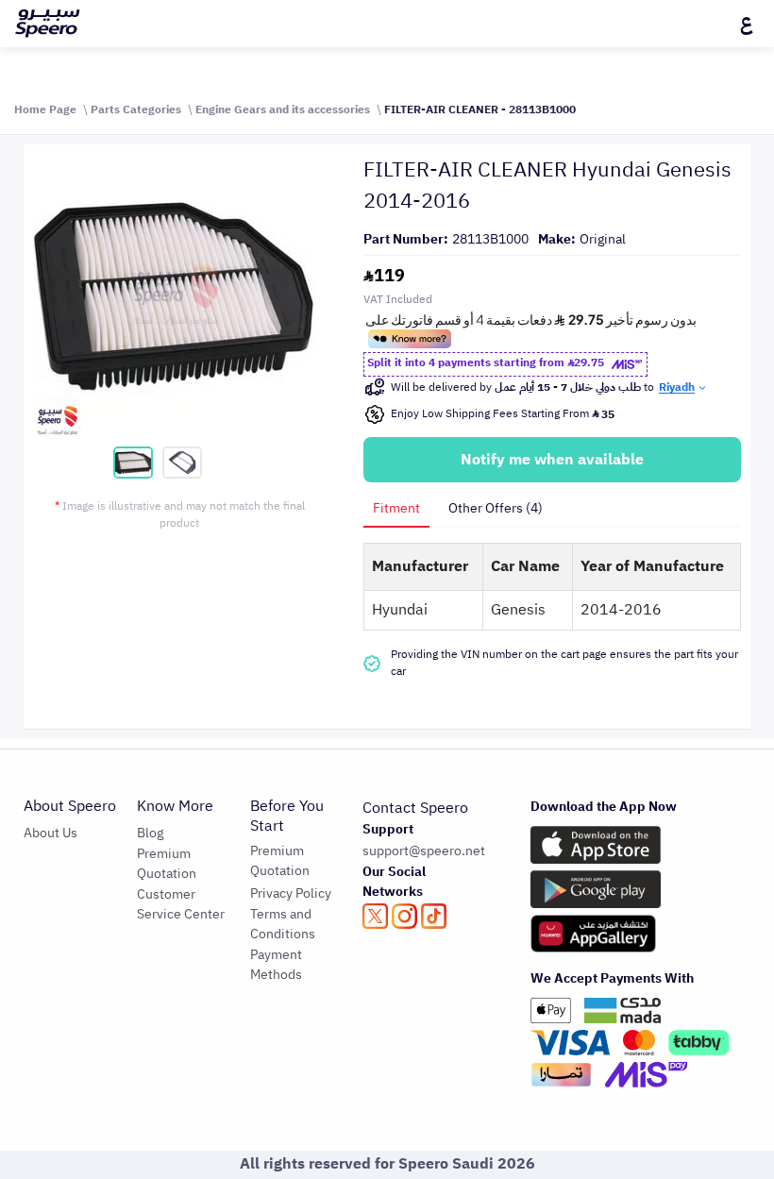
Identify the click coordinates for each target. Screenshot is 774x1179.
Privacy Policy (290, 893)
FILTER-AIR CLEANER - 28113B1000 (480, 109)
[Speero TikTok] (433, 916)
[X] (375, 916)
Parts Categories (136, 109)
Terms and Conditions (282, 924)
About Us (50, 833)
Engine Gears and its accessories (282, 109)
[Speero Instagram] (404, 916)
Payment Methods (276, 965)
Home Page (45, 109)
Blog (150, 833)
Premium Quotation (166, 864)
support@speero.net (423, 851)
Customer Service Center (181, 904)
